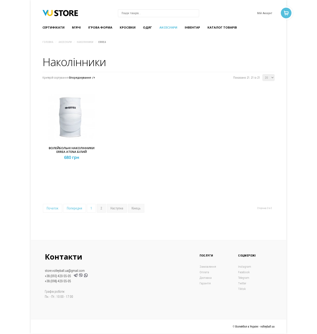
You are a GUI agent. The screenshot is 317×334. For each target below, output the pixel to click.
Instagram (244, 266)
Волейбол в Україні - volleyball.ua (255, 326)
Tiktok (242, 289)
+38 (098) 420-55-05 (58, 281)
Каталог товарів (222, 27)
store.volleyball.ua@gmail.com (65, 271)
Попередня (74, 208)
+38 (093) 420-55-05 (58, 276)
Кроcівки (128, 27)
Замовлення (208, 266)
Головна (47, 42)
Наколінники (85, 42)
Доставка (206, 277)
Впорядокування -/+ (82, 77)
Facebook (244, 272)
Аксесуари (168, 27)
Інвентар (192, 27)
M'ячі (76, 27)
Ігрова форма (100, 27)
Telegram (243, 277)
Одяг (147, 27)
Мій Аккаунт (264, 13)
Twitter (242, 283)
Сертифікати (53, 27)
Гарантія (205, 283)
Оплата (204, 272)
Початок (52, 208)
